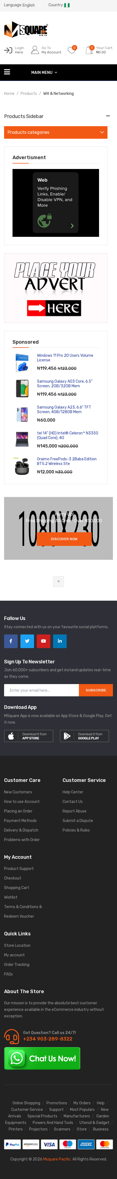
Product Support (19, 868)
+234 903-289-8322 (47, 1039)
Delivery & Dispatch (21, 830)
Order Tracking (16, 964)
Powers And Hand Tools (53, 1122)
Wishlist (10, 897)
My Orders (82, 1103)
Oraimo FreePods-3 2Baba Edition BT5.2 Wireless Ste (67, 461)
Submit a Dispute (78, 820)
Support (56, 1109)
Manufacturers (77, 1116)
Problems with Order (22, 840)
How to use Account (22, 801)
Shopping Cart (16, 887)
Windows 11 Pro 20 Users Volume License (65, 357)
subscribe (96, 690)
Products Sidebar (23, 116)
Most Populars (82, 1109)
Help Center (73, 792)
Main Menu (42, 72)
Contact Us (73, 801)
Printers (16, 1129)
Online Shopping (26, 1103)
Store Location (17, 945)
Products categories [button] (28, 132)
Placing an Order (18, 811)
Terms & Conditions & (23, 907)
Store (82, 1129)
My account (14, 955)
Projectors (38, 1129)
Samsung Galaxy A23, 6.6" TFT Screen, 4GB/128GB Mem (64, 409)
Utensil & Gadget (94, 1122)
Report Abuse (75, 811)
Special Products (42, 1116)
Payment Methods (20, 820)
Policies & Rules (76, 830)
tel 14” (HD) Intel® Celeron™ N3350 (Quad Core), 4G (67, 435)
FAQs (8, 974)
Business (101, 1129)
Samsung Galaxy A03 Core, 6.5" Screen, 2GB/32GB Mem (65, 383)
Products (29, 93)
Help (100, 1103)
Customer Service (27, 1109)
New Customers (18, 792)
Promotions (57, 1103)
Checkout (12, 878)
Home (9, 93)
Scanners (62, 1129)
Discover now (64, 539)
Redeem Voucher (19, 916)
